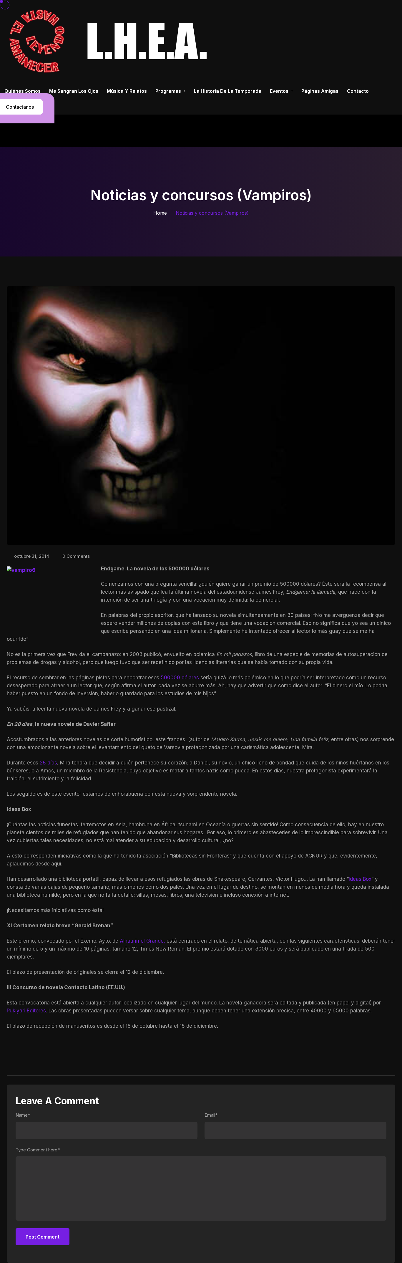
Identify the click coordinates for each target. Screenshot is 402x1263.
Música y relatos (127, 91)
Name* (23, 1115)
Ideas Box (360, 879)
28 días (48, 763)
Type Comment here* (38, 1150)
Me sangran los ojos (73, 91)
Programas (168, 91)
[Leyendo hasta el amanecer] (110, 40)
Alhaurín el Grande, (143, 941)
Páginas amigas (319, 91)
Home (160, 213)
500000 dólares (180, 678)
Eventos (279, 91)
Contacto (358, 91)
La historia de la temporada (227, 91)
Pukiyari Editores (26, 1011)
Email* (211, 1115)
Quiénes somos (22, 91)
